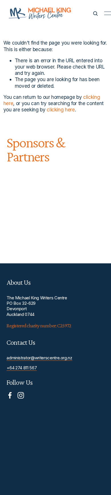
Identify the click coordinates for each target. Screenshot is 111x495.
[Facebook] (10, 395)
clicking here (61, 110)
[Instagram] (20, 395)
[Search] (95, 13)
